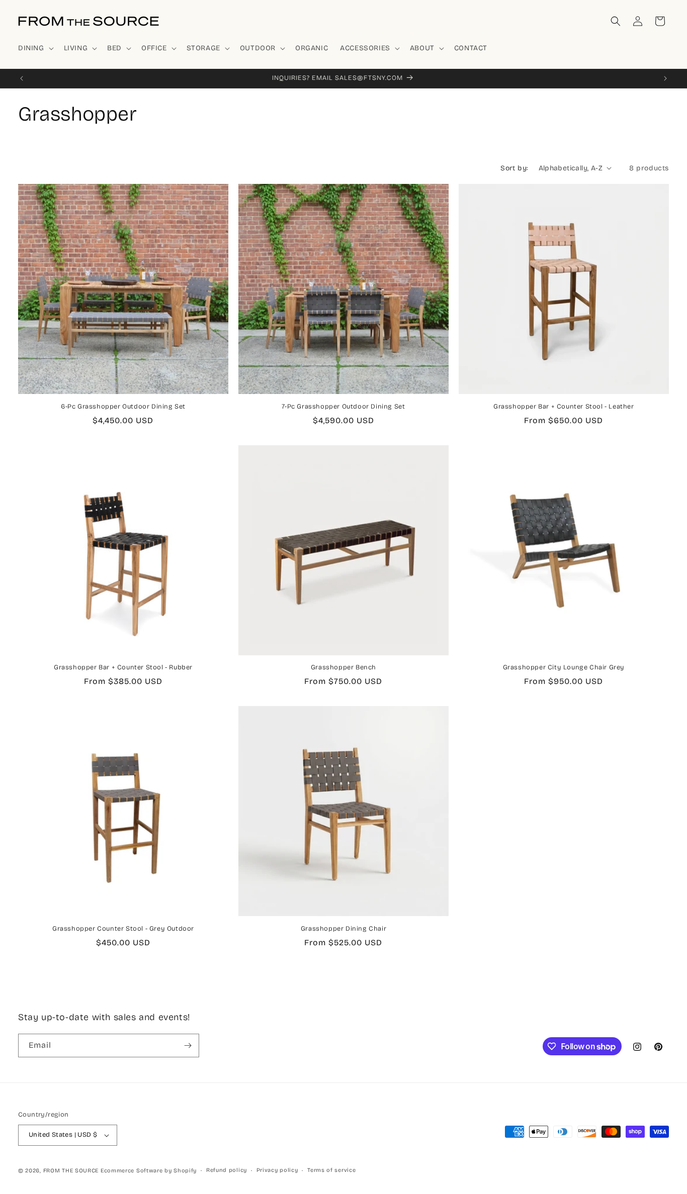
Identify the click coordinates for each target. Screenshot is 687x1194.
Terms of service (331, 1170)
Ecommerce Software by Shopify (149, 1170)
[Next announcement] (665, 78)
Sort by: (514, 168)
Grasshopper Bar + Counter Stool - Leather (563, 407)
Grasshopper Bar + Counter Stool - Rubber (123, 667)
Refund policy (226, 1170)
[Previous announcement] (22, 78)
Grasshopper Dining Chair (343, 929)
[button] (35, 48)
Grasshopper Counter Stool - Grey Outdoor (123, 929)
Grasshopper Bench (343, 667)
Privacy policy (277, 1170)
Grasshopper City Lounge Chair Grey (564, 667)
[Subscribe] (188, 1045)
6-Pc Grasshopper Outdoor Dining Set (123, 407)
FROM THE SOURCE (71, 1170)
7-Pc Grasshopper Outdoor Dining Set (343, 407)
